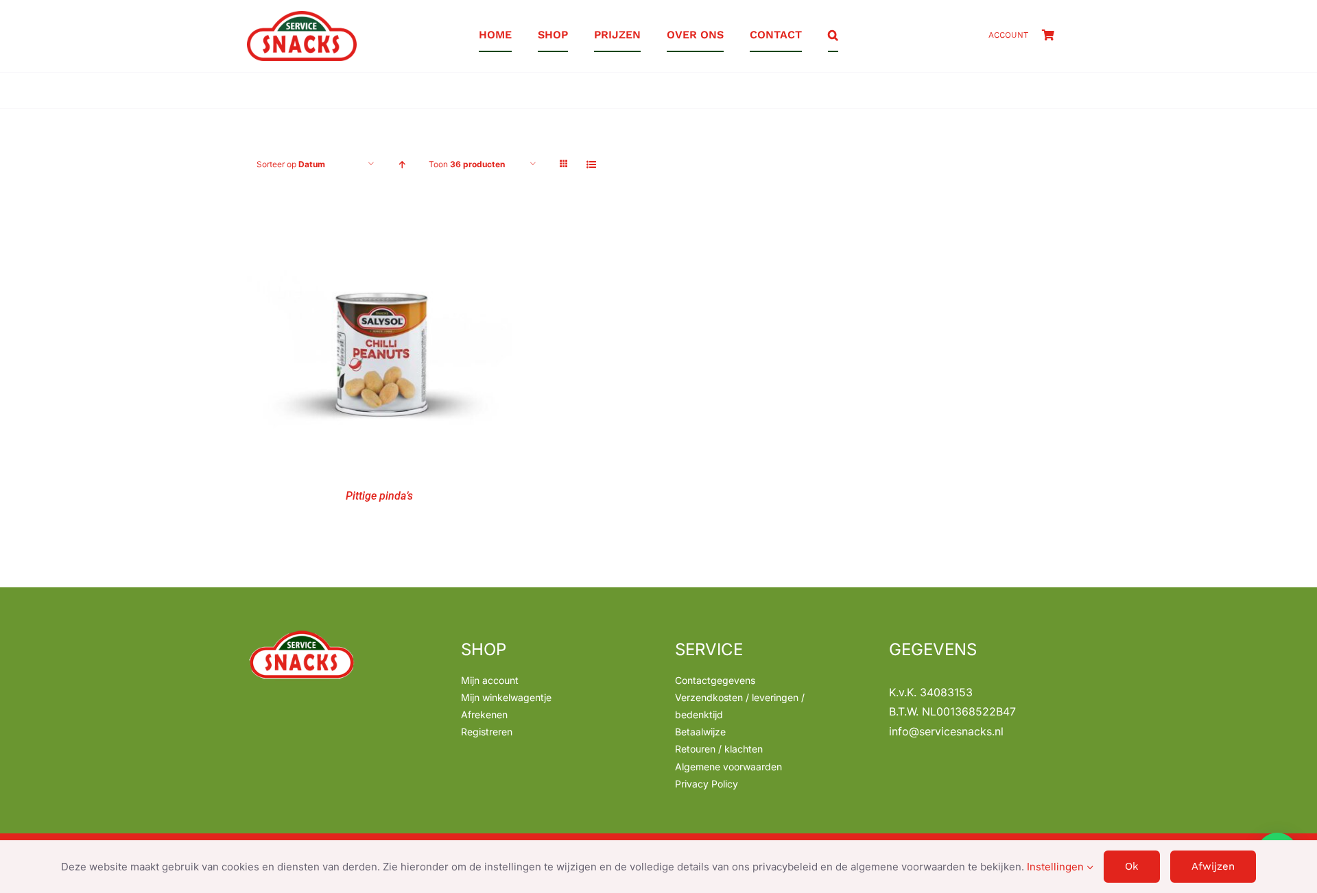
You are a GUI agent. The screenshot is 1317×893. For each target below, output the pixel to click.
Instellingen (1057, 866)
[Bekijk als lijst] (591, 164)
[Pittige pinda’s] (379, 216)
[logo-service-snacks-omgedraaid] (302, 634)
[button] (833, 36)
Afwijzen (1213, 866)
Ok (1132, 866)
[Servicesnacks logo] (302, 16)
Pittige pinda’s (379, 495)
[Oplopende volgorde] (401, 164)
